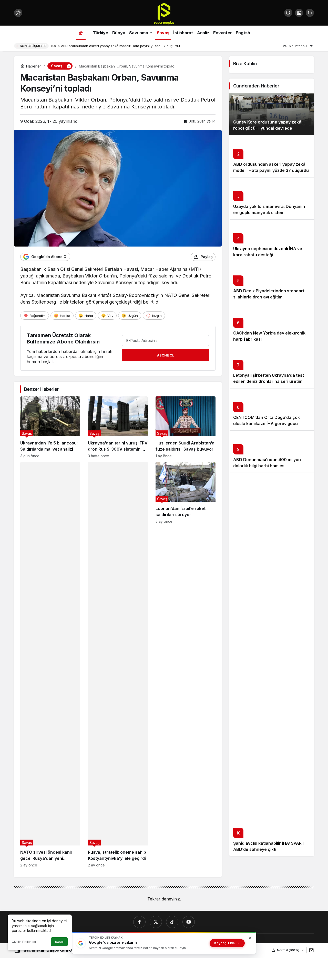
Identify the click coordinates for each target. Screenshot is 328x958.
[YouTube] (188, 922)
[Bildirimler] (310, 13)
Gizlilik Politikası (24, 942)
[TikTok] (172, 922)
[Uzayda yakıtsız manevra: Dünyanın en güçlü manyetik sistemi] (271, 198)
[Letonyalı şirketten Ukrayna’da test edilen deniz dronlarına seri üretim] (271, 367)
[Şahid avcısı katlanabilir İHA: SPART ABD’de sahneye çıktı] (271, 664)
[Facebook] (139, 922)
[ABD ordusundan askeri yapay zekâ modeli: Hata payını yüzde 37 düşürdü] (271, 156)
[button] (299, 13)
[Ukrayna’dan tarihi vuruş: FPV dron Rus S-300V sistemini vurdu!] (118, 427)
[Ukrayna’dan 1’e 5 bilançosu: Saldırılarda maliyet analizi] (50, 427)
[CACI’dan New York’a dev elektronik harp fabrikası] (271, 325)
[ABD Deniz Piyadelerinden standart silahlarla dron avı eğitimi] (271, 283)
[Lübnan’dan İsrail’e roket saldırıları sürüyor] (186, 664)
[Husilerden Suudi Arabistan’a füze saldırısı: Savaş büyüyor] (186, 427)
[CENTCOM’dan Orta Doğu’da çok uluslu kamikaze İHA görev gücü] (271, 409)
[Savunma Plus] (164, 13)
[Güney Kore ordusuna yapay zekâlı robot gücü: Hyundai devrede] (271, 114)
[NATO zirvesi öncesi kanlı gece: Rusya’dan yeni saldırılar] (50, 664)
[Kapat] (250, 937)
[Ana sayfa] (80, 32)
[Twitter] (156, 922)
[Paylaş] (310, 950)
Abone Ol (165, 355)
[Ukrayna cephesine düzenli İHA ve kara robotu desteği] (271, 240)
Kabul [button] (59, 942)
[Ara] (288, 13)
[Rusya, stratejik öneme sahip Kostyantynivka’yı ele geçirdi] (118, 664)
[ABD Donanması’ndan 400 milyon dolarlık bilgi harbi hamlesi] (271, 451)
